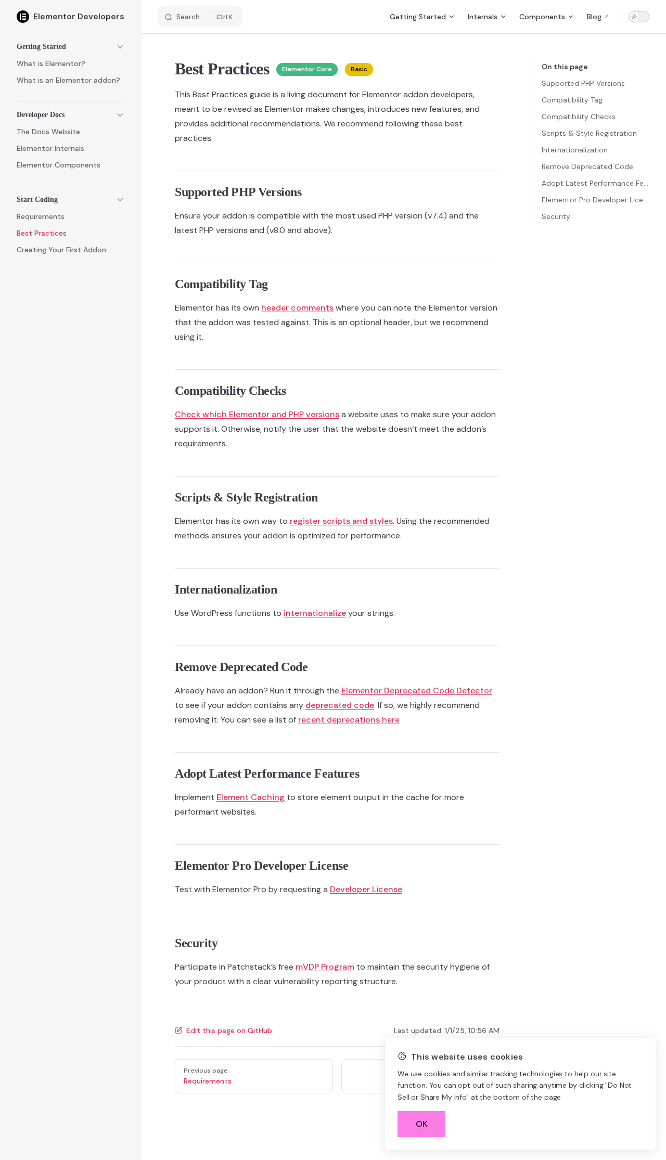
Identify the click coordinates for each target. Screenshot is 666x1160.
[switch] (639, 16)
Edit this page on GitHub (229, 1030)
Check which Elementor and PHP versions (257, 414)
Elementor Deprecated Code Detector (416, 690)
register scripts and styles (341, 520)
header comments (297, 307)
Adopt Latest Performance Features (595, 183)
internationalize (315, 613)
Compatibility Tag (572, 100)
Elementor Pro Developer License (595, 199)
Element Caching (250, 797)
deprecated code (339, 705)
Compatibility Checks (579, 116)
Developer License (366, 889)
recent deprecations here (349, 719)
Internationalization (575, 149)
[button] (71, 46)
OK (422, 1123)
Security (556, 216)
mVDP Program (325, 966)
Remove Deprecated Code (587, 166)
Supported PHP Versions (583, 83)
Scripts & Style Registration (589, 133)
